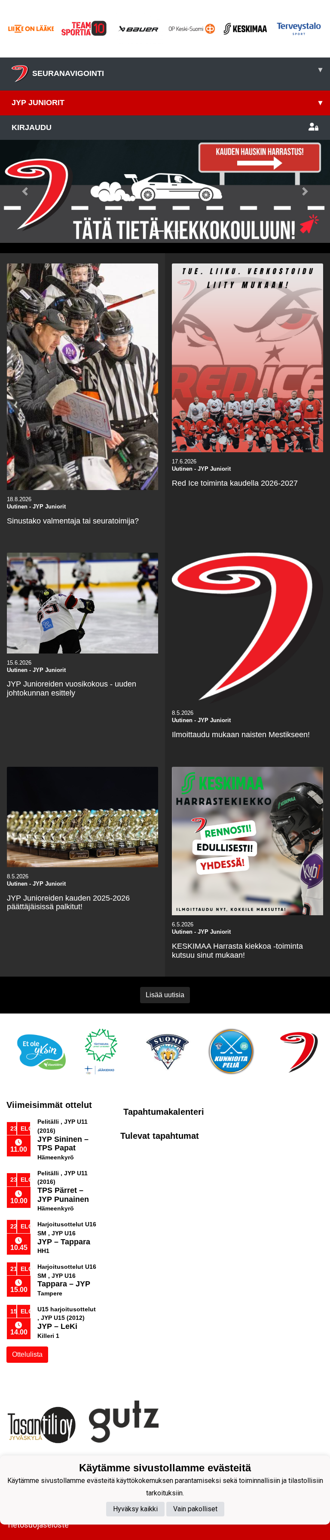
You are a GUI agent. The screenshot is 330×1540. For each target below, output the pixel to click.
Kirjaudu (32, 127)
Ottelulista (27, 1354)
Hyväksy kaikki (135, 1509)
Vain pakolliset (195, 1509)
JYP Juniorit (167, 102)
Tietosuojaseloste (37, 1524)
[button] (24, 191)
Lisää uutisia (165, 994)
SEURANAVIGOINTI (177, 71)
